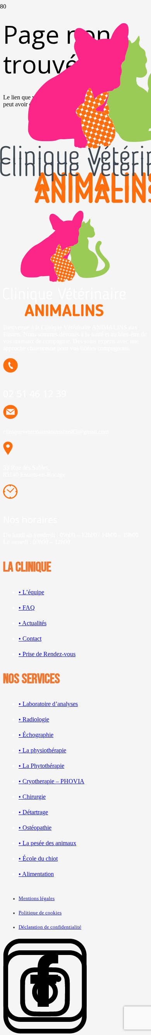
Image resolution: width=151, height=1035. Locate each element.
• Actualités (32, 623)
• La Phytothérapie (41, 765)
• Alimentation (36, 874)
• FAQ (27, 607)
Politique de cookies (40, 913)
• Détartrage (33, 812)
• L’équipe (31, 592)
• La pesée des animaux (47, 843)
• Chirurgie (32, 796)
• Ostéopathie (35, 827)
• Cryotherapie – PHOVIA (51, 781)
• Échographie (36, 734)
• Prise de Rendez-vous (47, 654)
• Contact (30, 638)
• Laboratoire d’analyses (48, 704)
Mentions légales (37, 898)
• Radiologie (34, 719)
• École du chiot (38, 858)
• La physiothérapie (42, 750)
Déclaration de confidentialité (50, 927)
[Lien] (45, 1031)
